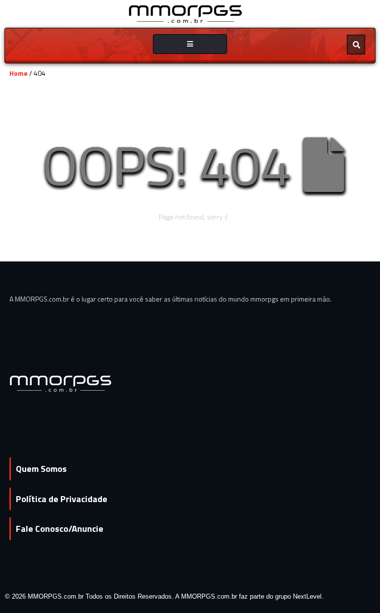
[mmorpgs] (185, 13)
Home (18, 73)
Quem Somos (41, 468)
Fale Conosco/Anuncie (59, 528)
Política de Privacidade (61, 499)
